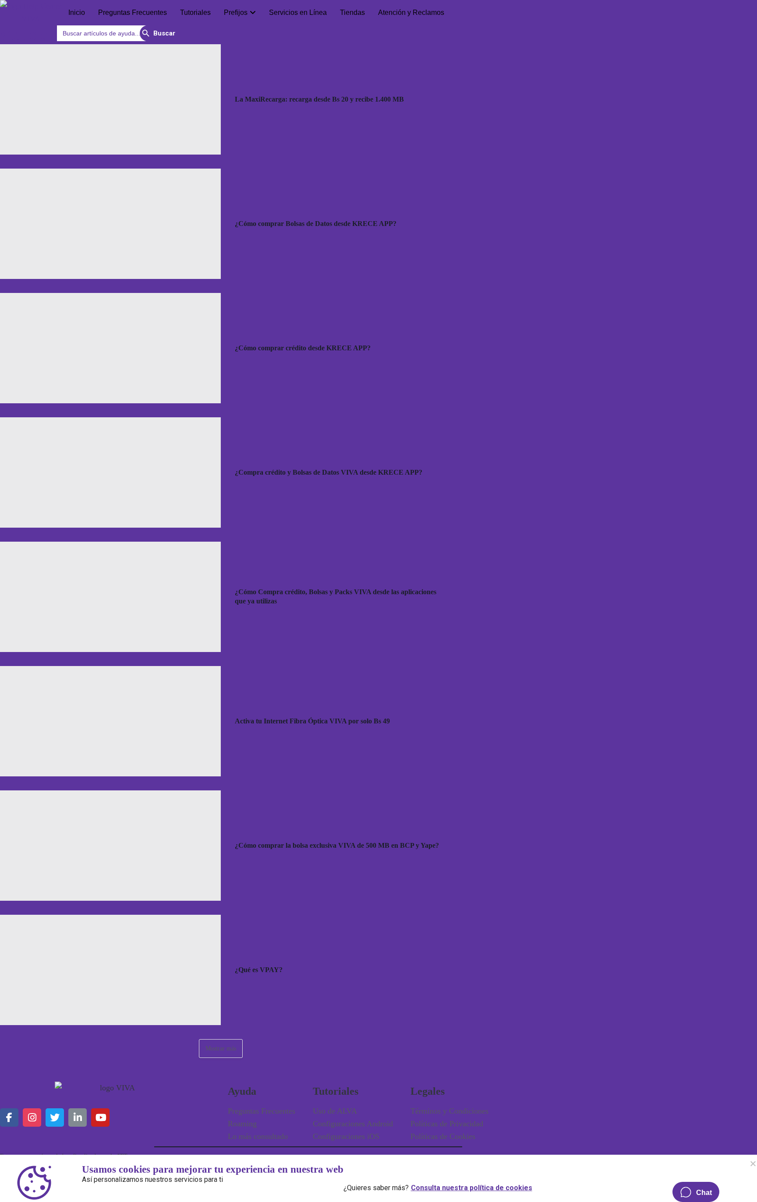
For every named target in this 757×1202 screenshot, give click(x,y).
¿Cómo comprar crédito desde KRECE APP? (303, 348)
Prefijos (236, 12)
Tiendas (352, 12)
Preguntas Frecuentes (132, 12)
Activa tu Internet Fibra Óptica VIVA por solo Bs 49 (312, 721)
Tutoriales (195, 12)
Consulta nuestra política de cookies (471, 1186)
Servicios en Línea (298, 12)
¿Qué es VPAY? (259, 969)
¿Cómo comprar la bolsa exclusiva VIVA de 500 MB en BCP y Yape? (337, 845)
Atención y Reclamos (411, 12)
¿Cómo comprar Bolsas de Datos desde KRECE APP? (315, 223)
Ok (752, 1163)
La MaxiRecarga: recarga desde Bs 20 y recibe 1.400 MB (319, 99)
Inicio (76, 12)
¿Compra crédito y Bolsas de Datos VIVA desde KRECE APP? (328, 472)
